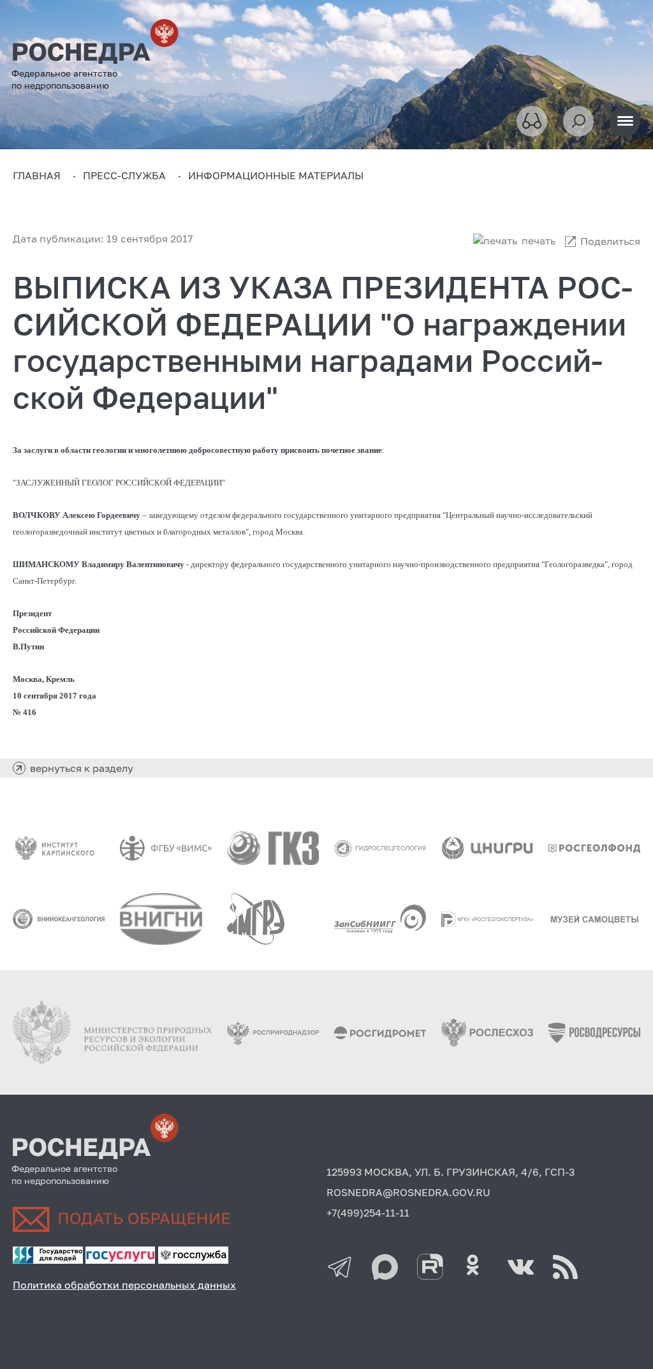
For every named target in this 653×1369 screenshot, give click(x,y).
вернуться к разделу (81, 768)
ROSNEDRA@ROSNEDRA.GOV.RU (408, 1192)
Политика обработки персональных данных (124, 1284)
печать (538, 240)
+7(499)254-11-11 (367, 1212)
